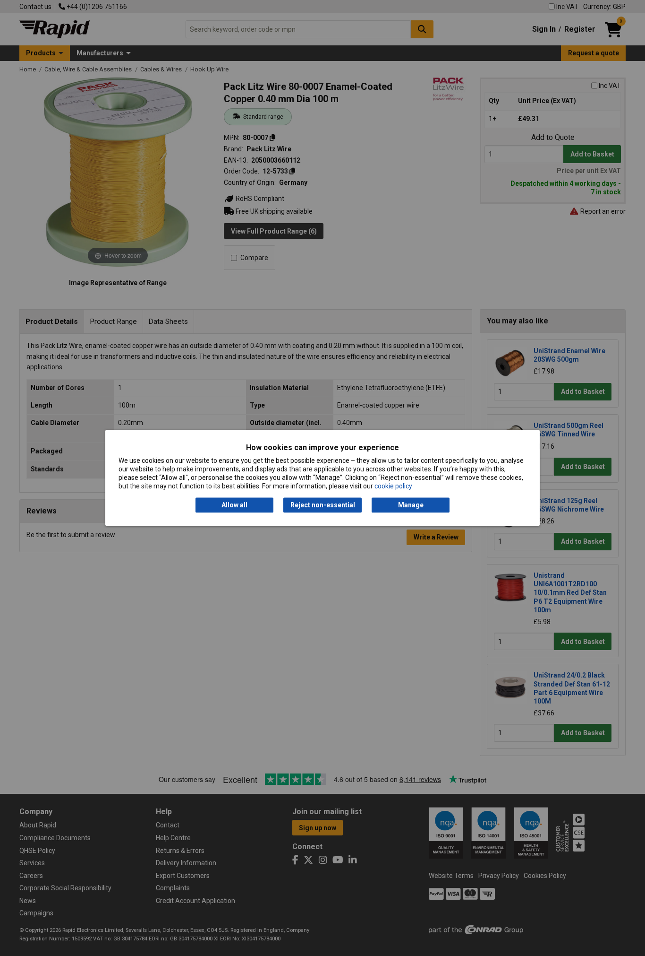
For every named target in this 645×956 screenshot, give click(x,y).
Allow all (234, 505)
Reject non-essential (322, 505)
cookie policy (393, 486)
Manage (411, 505)
